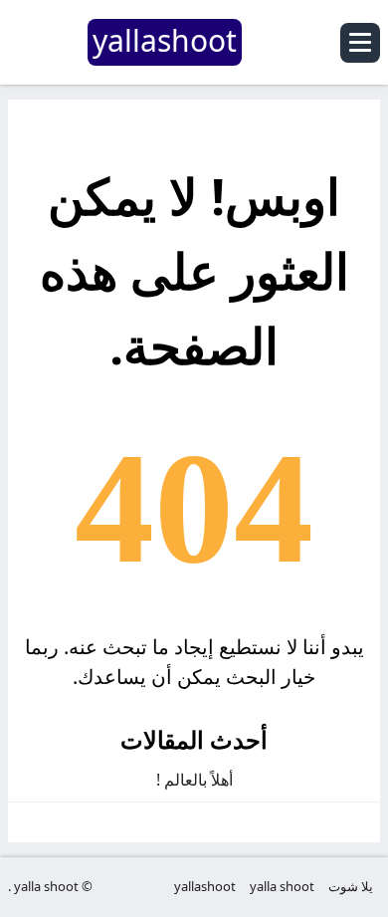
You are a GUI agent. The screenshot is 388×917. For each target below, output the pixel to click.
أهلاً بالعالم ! (194, 780)
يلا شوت (350, 886)
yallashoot (205, 886)
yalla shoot (282, 886)
